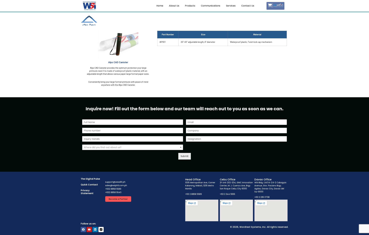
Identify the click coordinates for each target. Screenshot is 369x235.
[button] (118, 199)
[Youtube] (89, 229)
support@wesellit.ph (115, 182)
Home (159, 5)
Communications (210, 5)
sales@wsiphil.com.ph (116, 185)
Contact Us (247, 5)
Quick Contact (89, 184)
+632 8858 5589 (113, 188)
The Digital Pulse (90, 179)
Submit (185, 156)
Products (190, 5)
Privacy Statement (87, 192)
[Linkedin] (95, 229)
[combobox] (132, 147)
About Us (174, 5)
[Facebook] (83, 229)
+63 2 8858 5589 (193, 194)
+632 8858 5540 (113, 192)
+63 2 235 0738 (262, 197)
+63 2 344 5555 (227, 194)
